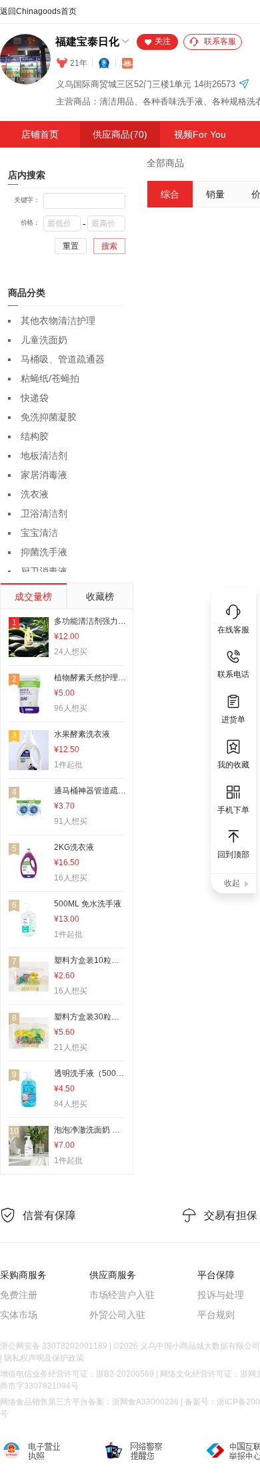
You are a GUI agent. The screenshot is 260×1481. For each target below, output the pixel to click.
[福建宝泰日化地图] (244, 84)
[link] (165, 163)
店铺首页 (40, 134)
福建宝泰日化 (87, 41)
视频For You (200, 134)
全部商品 (165, 163)
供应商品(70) (120, 134)
